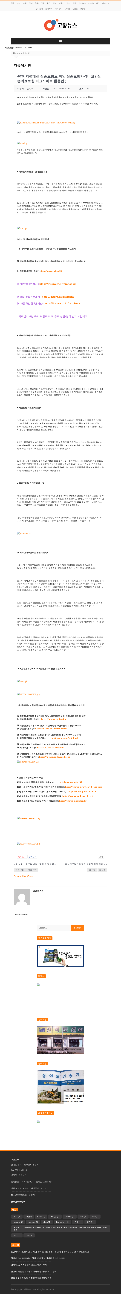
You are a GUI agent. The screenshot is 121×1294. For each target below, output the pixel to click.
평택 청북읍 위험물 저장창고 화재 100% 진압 (31, 1278)
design (55, 1216)
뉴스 (17, 1235)
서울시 (61, 3)
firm (83, 1216)
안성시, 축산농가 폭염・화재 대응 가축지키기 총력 (34, 1271)
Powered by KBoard (24, 876)
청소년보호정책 (18, 1201)
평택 (74, 3)
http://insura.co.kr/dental (51, 747)
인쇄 (101, 856)
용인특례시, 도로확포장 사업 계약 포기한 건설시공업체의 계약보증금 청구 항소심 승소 (50, 1251)
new (95, 1216)
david (41, 1216)
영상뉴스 (82, 3)
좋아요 (22, 856)
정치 (42, 3)
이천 (29, 1235)
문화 (36, 3)
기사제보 (105, 3)
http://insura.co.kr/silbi (51, 271)
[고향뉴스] (60, 25)
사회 (24, 3)
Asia (17, 1216)
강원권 (75, 8)
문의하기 (48, 8)
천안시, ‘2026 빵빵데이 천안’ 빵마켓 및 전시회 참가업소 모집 (38, 1258)
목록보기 (19, 870)
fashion (69, 1216)
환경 (48, 3)
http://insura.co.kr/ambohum (51, 728)
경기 (90, 1222)
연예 (54, 3)
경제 (30, 3)
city (29, 1216)
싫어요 (32, 856)
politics (33, 1222)
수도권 (67, 8)
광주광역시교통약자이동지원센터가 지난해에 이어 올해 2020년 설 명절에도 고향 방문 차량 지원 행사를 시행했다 (60, 1228)
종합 (12, 3)
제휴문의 (58, 8)
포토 (18, 3)
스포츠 (91, 3)
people (18, 1222)
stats (46, 1222)
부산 (98, 3)
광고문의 (39, 8)
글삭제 (102, 870)
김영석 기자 (38, 890)
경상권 (83, 8)
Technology (62, 1222)
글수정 (92, 870)
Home (16, 53)
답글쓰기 (32, 870)
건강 (78, 1222)
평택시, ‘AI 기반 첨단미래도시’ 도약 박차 (29, 1264)
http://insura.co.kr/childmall (63, 738)
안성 (68, 3)
